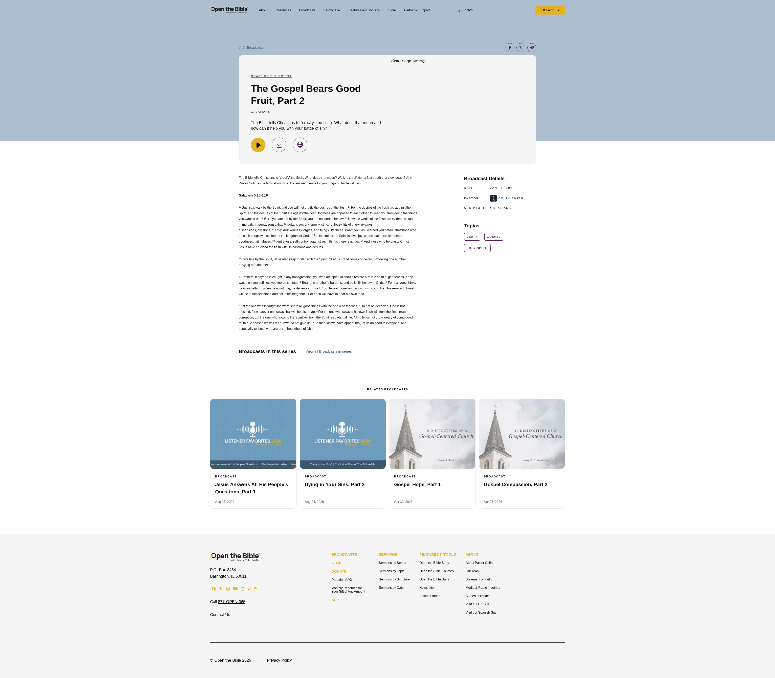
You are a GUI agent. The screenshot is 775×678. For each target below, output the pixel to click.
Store (392, 10)
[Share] (510, 47)
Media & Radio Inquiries (483, 587)
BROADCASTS (344, 554)
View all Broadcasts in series (329, 351)
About (263, 10)
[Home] (229, 10)
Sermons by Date (391, 587)
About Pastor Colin (479, 562)
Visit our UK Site (477, 604)
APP (335, 600)
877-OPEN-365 (231, 601)
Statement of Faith (479, 579)
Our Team (473, 571)
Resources (283, 10)
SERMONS (388, 554)
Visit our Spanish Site (481, 612)
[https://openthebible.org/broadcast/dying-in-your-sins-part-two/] (343, 434)
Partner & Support (417, 10)
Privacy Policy (279, 660)
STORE (337, 563)
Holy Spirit (477, 248)
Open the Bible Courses (436, 571)
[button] (464, 10)
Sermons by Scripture (394, 579)
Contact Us (220, 614)
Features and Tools (362, 10)
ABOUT (472, 554)
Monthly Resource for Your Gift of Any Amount (348, 589)
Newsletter (427, 587)
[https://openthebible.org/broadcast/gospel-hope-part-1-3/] (432, 434)
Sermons (329, 10)
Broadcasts (307, 10)
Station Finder (429, 596)
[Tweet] (520, 47)
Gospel (494, 236)
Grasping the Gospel (271, 76)
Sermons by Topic (391, 571)
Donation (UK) (341, 579)
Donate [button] (548, 10)
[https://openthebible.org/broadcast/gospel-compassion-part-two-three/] (522, 434)
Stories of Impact (477, 596)
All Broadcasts (252, 47)
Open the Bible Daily (434, 579)
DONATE (339, 571)
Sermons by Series (392, 562)
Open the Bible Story (434, 562)
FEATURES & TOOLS (437, 554)
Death (472, 236)
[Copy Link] (531, 47)
